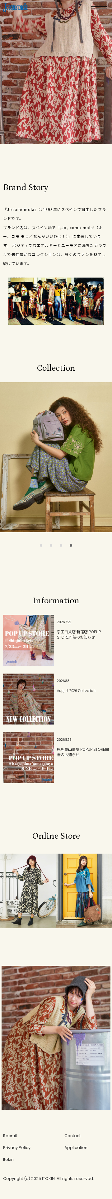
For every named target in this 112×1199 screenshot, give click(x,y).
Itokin (8, 1159)
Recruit (10, 1136)
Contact (72, 1136)
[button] (41, 545)
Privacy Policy (16, 1148)
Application (75, 1148)
